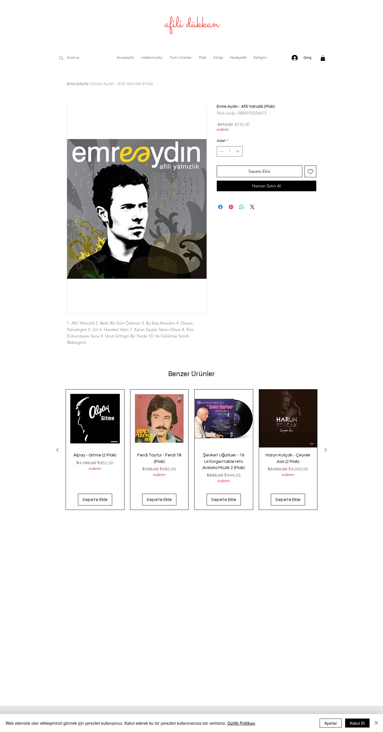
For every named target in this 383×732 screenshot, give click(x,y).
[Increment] (238, 151)
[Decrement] (221, 151)
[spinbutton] (230, 151)
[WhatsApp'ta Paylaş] (241, 207)
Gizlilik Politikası (241, 723)
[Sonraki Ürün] (325, 449)
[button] (322, 58)
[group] (191, 449)
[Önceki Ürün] (57, 449)
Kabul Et (357, 723)
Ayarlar (330, 723)
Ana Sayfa (77, 83)
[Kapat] (376, 723)
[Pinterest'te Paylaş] (231, 207)
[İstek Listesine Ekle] (310, 171)
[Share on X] (252, 207)
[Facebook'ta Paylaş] (220, 207)
